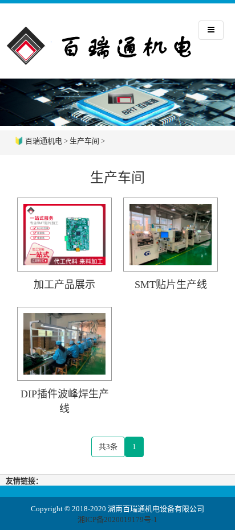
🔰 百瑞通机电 (38, 141)
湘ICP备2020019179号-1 (117, 519)
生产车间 (84, 141)
